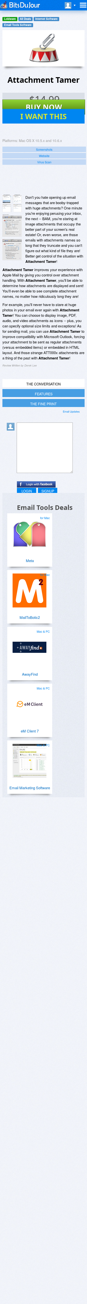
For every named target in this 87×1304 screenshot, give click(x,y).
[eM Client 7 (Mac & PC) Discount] (29, 702)
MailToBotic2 (30, 617)
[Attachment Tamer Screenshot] (12, 203)
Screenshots (44, 149)
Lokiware (10, 19)
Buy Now (44, 107)
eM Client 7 (30, 730)
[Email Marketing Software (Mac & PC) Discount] (29, 759)
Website (44, 156)
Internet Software (46, 19)
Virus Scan (44, 162)
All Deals (25, 19)
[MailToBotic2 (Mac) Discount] (29, 588)
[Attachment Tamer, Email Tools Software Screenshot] (12, 249)
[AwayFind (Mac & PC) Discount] (29, 645)
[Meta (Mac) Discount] (29, 531)
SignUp (47, 491)
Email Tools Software (17, 25)
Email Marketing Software (29, 787)
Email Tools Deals (44, 507)
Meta (30, 560)
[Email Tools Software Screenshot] (12, 226)
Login (27, 491)
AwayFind (30, 674)
